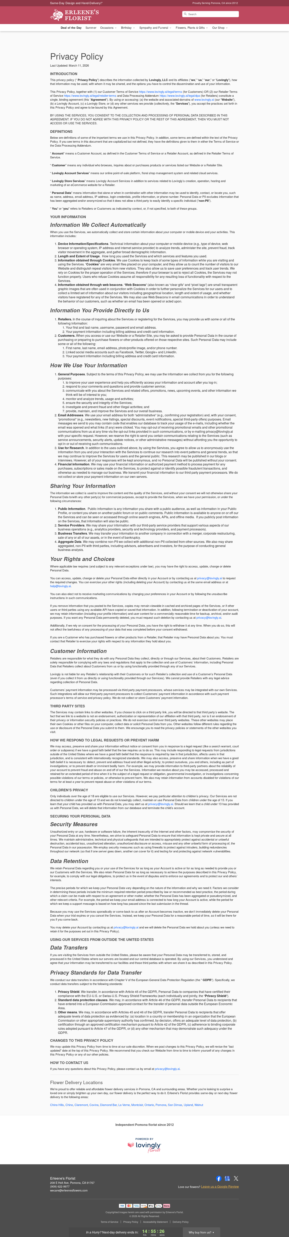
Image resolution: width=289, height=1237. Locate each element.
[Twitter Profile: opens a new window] (236, 1178)
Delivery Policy (181, 1222)
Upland (188, 1105)
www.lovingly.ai (204, 99)
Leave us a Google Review (220, 1186)
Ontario (149, 1105)
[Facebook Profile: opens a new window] (219, 1178)
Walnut (198, 1105)
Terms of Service (109, 1222)
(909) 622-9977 (60, 1186)
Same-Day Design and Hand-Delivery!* (76, 3)
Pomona (161, 1105)
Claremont (81, 1105)
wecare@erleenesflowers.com (69, 1190)
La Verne (124, 1105)
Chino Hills (57, 1105)
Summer (91, 28)
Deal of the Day (71, 28)
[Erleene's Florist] (78, 15)
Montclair (137, 1105)
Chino (69, 1105)
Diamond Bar (108, 1105)
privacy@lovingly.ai (209, 578)
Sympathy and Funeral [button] (154, 28)
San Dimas (175, 1105)
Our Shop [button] (218, 28)
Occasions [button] (107, 28)
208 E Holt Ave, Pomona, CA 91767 (72, 1183)
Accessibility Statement (155, 1222)
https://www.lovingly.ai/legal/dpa (180, 95)
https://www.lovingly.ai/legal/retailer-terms (90, 95)
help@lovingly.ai (60, 586)
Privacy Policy (130, 1222)
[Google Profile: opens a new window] (227, 1178)
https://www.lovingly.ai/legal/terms (160, 91)
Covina (93, 1105)
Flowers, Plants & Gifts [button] (190, 28)
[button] (278, 1220)
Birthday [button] (126, 28)
